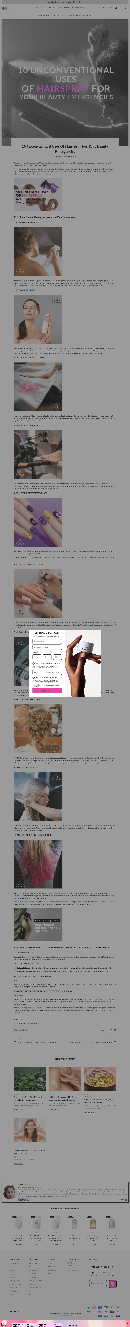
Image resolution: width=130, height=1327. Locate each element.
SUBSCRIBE (47, 690)
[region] (65, 1323)
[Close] (98, 632)
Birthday (35, 652)
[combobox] (37, 672)
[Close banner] (127, 1323)
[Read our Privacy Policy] (60, 666)
